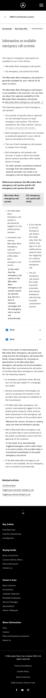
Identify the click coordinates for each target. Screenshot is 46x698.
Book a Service (9, 585)
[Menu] (41, 5)
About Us (7, 640)
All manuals (7, 28)
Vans (5, 628)
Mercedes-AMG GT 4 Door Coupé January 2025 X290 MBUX (22, 28)
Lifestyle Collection (11, 593)
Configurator (8, 538)
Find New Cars (9, 529)
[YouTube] (22, 690)
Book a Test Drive (10, 555)
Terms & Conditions (23, 665)
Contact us (7, 568)
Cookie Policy (23, 671)
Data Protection (23, 677)
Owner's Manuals (10, 610)
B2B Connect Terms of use (23, 682)
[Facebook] (16, 690)
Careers (6, 632)
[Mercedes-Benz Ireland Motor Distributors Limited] (23, 5)
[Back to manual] (6, 17)
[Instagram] (28, 690)
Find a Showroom (10, 563)
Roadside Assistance (12, 598)
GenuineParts (8, 606)
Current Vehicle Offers (12, 559)
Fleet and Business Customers (16, 636)
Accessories (8, 589)
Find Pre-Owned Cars (12, 534)
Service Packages (10, 602)
